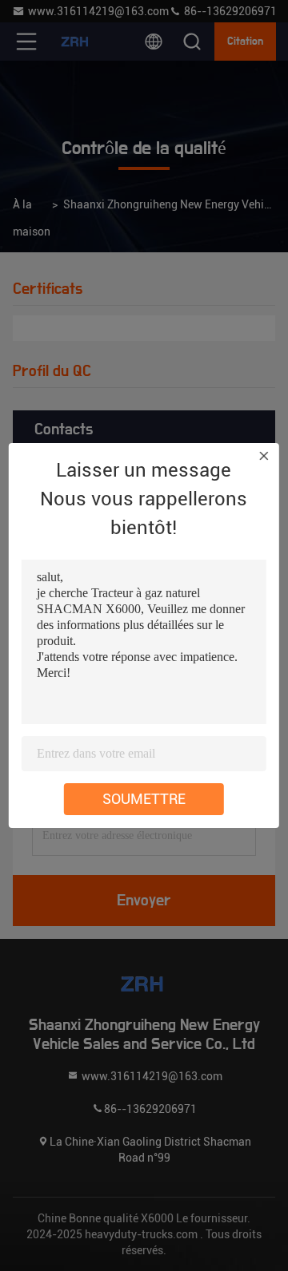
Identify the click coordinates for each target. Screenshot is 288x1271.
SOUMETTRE (144, 798)
